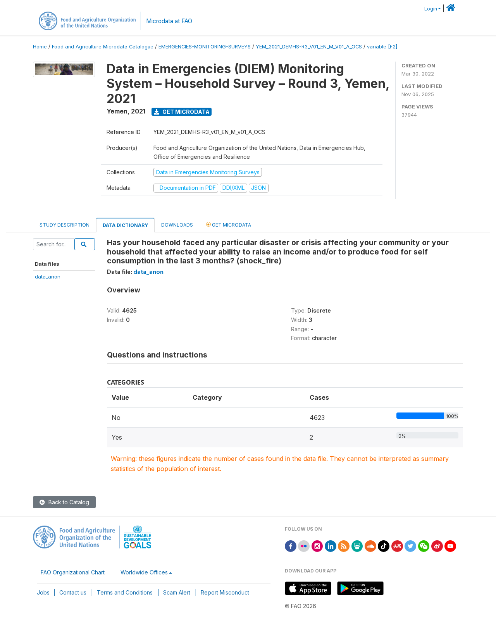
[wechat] (424, 545)
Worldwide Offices (144, 572)
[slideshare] (357, 545)
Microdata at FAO (169, 21)
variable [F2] (382, 47)
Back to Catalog (68, 502)
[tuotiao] (397, 545)
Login (430, 9)
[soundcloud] (370, 545)
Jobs (43, 592)
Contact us (72, 592)
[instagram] (317, 545)
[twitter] (410, 545)
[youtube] (450, 545)
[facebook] (290, 545)
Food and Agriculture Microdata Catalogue (102, 47)
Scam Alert (176, 592)
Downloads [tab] (177, 225)
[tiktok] (383, 545)
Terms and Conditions (125, 592)
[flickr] (304, 545)
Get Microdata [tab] (231, 225)
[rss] (344, 545)
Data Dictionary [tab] (125, 225)
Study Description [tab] (65, 225)
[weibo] (437, 545)
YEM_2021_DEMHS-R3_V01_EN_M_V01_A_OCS (309, 47)
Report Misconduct (225, 592)
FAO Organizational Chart (73, 572)
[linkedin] (330, 545)
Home (40, 47)
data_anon (47, 276)
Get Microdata (185, 111)
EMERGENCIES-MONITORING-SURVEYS (204, 47)
